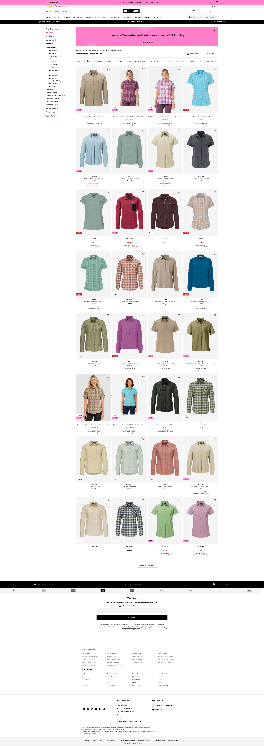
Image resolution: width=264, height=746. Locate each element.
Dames (48, 11)
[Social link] (83, 709)
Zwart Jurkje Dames (113, 662)
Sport (85, 50)
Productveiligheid (173, 740)
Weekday (160, 680)
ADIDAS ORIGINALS (164, 686)
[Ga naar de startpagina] (93, 701)
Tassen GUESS (162, 653)
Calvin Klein (110, 677)
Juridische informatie (144, 740)
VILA (83, 677)
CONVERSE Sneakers (113, 659)
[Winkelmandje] (217, 11)
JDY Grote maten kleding (166, 656)
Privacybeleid (118, 626)
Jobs (101, 740)
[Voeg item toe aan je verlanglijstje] (108, 69)
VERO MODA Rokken (138, 656)
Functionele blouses (116, 50)
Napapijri (160, 677)
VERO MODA (136, 680)
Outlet (50, 6)
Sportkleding (93, 50)
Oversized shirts (137, 662)
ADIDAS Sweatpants (88, 665)
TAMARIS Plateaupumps (89, 656)
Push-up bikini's (137, 659)
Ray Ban (84, 674)
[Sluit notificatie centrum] (205, 11)
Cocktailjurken (111, 656)
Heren (57, 11)
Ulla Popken (110, 680)
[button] (194, 53)
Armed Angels (86, 680)
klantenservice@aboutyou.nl (131, 628)
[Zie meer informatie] (93, 125)
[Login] (199, 11)
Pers (94, 740)
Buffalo (109, 683)
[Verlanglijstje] (211, 11)
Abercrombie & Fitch (113, 674)
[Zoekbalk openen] (189, 17)
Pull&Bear (85, 686)
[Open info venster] (217, 2)
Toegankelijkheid (160, 740)
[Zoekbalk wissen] (217, 17)
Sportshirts (104, 50)
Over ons (87, 740)
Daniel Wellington (163, 674)
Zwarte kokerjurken (88, 659)
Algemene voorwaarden (127, 740)
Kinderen (66, 11)
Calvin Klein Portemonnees (166, 659)
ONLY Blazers (86, 653)
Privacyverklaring (111, 740)
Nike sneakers (136, 653)
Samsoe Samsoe (112, 686)
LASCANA (135, 677)
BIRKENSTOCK (136, 686)
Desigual (135, 674)
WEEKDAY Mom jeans (164, 662)
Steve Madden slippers (114, 653)
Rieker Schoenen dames (114, 665)
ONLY (134, 683)
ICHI (83, 683)
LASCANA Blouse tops (89, 662)
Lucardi (160, 683)
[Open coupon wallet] (194, 11)
